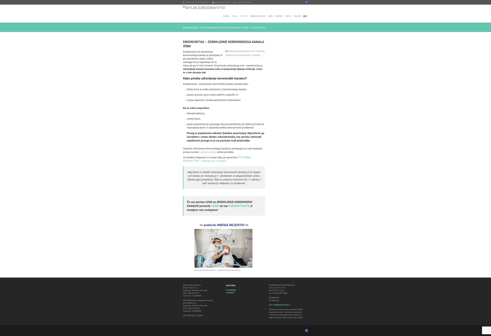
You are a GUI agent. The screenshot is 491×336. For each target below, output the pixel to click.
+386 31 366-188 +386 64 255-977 (197, 2)
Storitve (244, 16)
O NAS (234, 16)
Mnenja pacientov (257, 16)
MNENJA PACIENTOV (230, 225)
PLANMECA (230, 293)
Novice (288, 16)
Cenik (270, 16)
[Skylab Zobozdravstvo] (204, 7)
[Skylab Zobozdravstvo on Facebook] (306, 2)
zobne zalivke (208, 152)
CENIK (215, 206)
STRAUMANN (231, 290)
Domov (226, 16)
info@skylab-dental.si (223, 2)
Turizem (297, 16)
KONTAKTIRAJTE (239, 206)
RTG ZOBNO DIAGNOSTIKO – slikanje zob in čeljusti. (217, 159)
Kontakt (279, 16)
